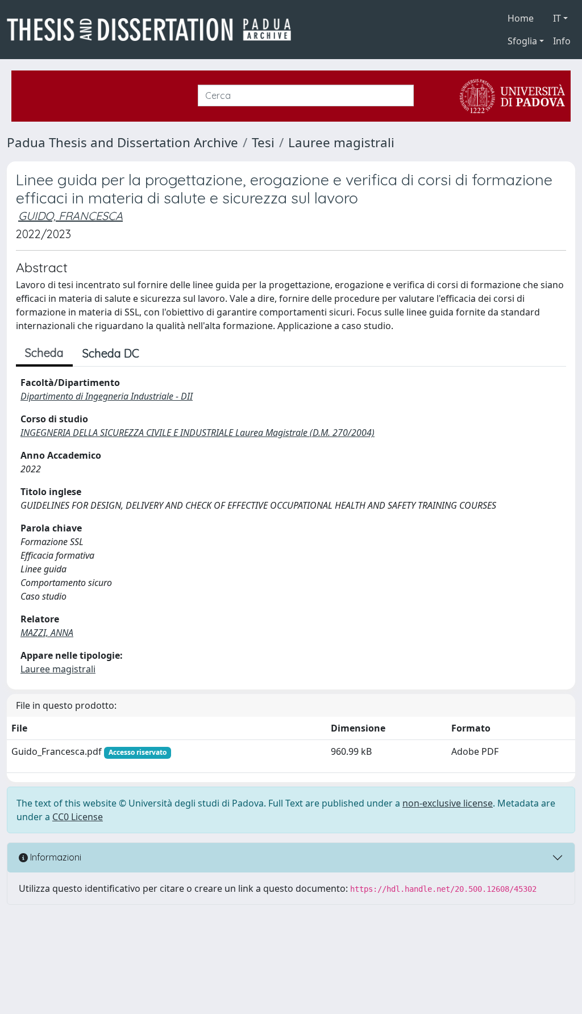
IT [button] (557, 18)
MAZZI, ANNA (46, 632)
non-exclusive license (447, 803)
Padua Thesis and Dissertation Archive (122, 142)
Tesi (263, 142)
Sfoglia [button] (522, 41)
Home (521, 18)
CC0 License (77, 817)
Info (562, 41)
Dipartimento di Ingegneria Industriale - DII (106, 396)
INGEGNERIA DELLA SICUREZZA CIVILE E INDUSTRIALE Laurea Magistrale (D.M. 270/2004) (197, 432)
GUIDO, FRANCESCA (70, 216)
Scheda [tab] (44, 353)
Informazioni (54, 857)
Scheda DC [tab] (110, 353)
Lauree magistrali (341, 142)
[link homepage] (153, 29)
